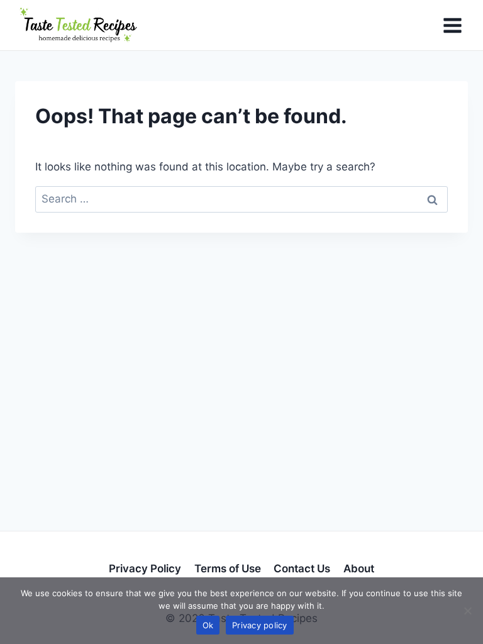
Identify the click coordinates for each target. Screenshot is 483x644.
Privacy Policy (145, 568)
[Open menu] (452, 25)
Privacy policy (259, 625)
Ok (208, 625)
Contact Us (302, 568)
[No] (467, 610)
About (358, 568)
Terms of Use (227, 568)
